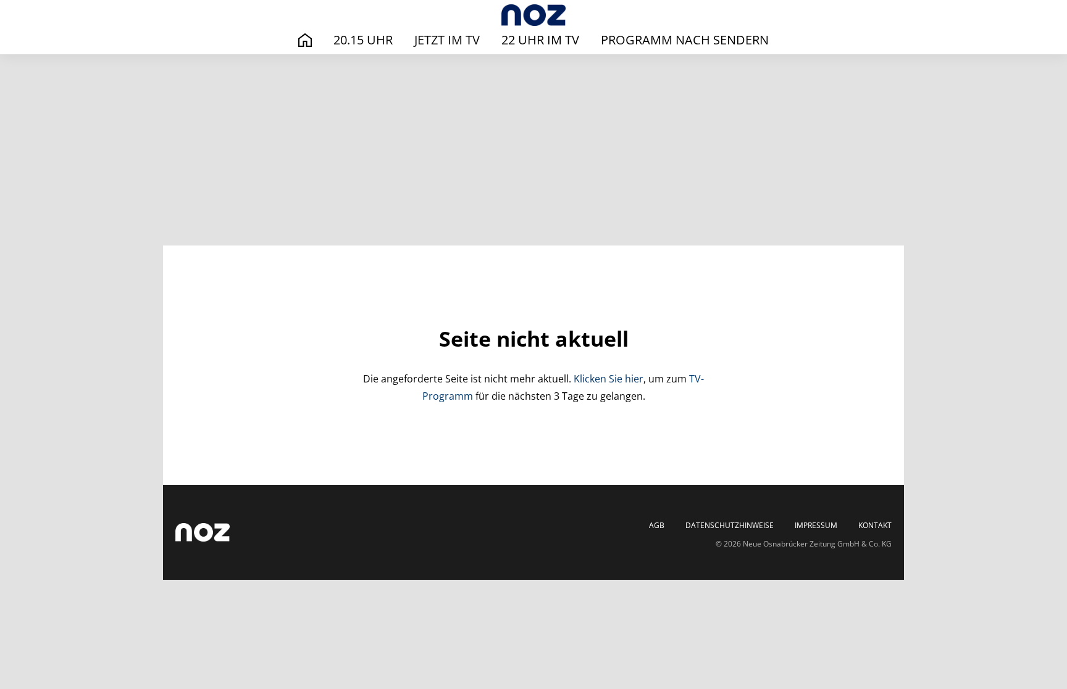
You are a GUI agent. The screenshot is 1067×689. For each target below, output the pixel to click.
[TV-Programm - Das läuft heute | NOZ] (533, 15)
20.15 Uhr (363, 39)
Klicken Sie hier (608, 379)
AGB (656, 525)
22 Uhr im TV (540, 39)
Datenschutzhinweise (729, 525)
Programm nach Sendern (685, 39)
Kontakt (875, 525)
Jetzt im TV (447, 39)
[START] (305, 40)
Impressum (816, 525)
